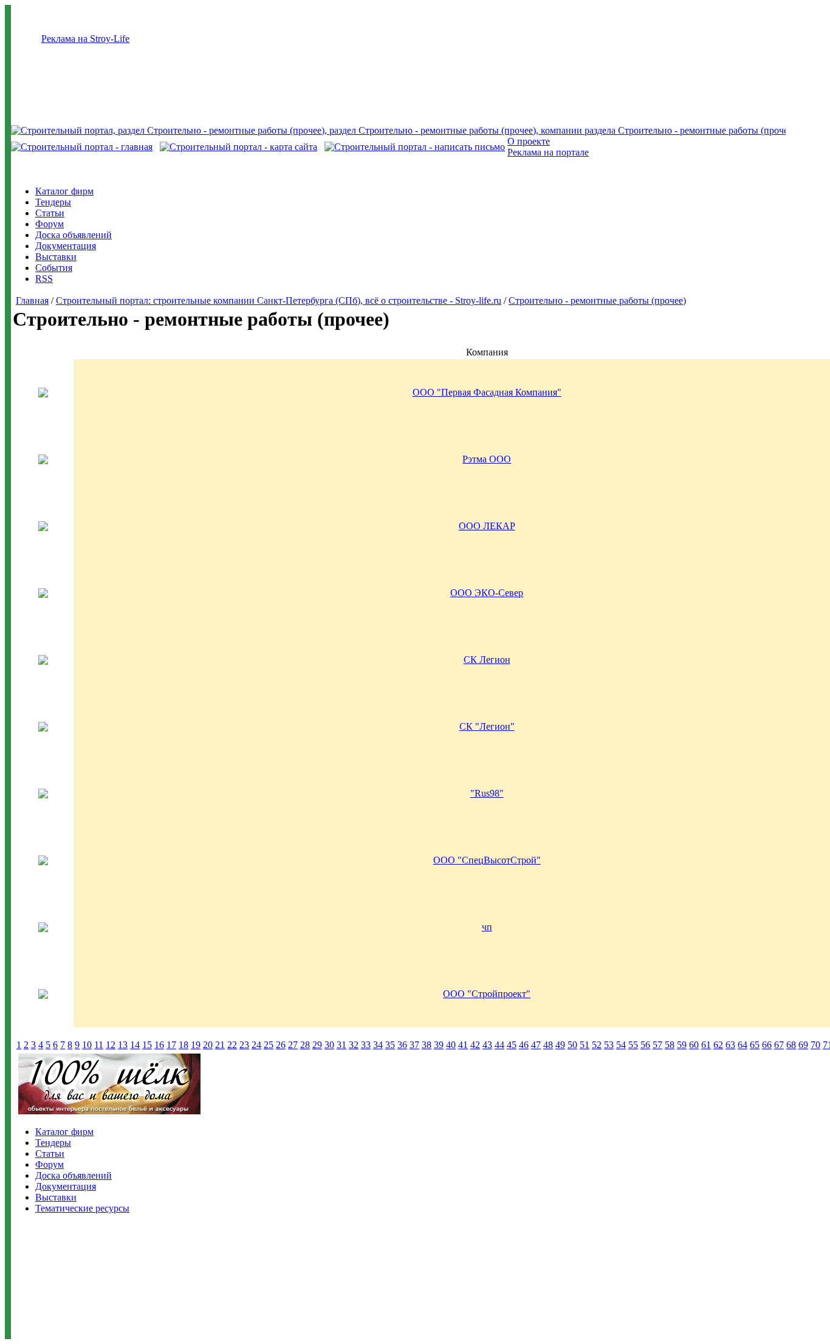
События (53, 267)
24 (256, 1045)
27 (293, 1045)
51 (584, 1045)
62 (718, 1045)
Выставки (56, 257)
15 (147, 1045)
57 (657, 1045)
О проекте (528, 141)
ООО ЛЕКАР (487, 526)
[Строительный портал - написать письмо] (414, 147)
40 (451, 1045)
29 (317, 1045)
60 (694, 1045)
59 (682, 1045)
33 (366, 1045)
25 (268, 1045)
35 (390, 1045)
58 (669, 1045)
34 (378, 1045)
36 (402, 1045)
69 (803, 1045)
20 (208, 1045)
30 (329, 1045)
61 (706, 1045)
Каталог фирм (64, 191)
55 (633, 1045)
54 (621, 1045)
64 (742, 1045)
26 (281, 1045)
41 (463, 1045)
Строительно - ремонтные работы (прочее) (597, 300)
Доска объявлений (73, 235)
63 (730, 1045)
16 (159, 1045)
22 (232, 1045)
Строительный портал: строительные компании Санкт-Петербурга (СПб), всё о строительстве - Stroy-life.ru (278, 300)
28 (305, 1045)
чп (487, 927)
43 (487, 1045)
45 (511, 1045)
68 (791, 1045)
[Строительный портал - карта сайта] (238, 147)
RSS (44, 278)
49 (560, 1045)
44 (499, 1045)
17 (171, 1045)
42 (475, 1045)
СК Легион (487, 659)
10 (87, 1045)
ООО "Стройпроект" (486, 994)
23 (244, 1045)
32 (353, 1045)
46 (524, 1045)
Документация (65, 246)
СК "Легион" (487, 726)
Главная (32, 300)
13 (123, 1045)
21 (220, 1045)
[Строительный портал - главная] (82, 147)
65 (755, 1045)
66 (767, 1045)
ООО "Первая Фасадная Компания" (487, 392)
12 (110, 1045)
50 (572, 1045)
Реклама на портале (548, 152)
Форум (49, 224)
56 (645, 1045)
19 (196, 1045)
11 (98, 1045)
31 (341, 1045)
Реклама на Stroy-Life (85, 38)
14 (135, 1045)
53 (609, 1045)
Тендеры (53, 202)
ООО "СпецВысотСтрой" (487, 860)
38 (426, 1045)
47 (536, 1045)
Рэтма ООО (486, 459)
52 (597, 1045)
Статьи (49, 213)
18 (183, 1045)
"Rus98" (487, 793)
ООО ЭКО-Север (486, 593)
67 (779, 1045)
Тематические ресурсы (82, 1208)
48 (548, 1045)
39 (439, 1045)
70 (815, 1045)
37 (414, 1045)
